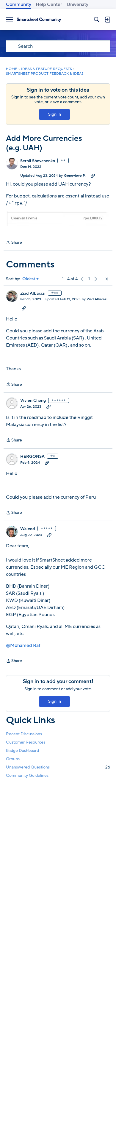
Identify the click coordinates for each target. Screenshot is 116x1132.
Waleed (27, 529)
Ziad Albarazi (33, 293)
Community (18, 4)
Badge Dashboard (22, 750)
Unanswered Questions (58, 767)
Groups (13, 759)
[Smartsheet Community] (39, 20)
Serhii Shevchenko (37, 161)
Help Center (49, 4)
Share (14, 243)
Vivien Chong (33, 400)
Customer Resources (25, 742)
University (77, 4)
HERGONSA (32, 456)
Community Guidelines (27, 775)
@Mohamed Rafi (24, 645)
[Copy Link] (92, 175)
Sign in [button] (54, 114)
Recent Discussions (24, 734)
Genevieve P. (75, 175)
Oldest (28, 279)
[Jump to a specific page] (105, 279)
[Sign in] (107, 19)
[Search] (96, 19)
